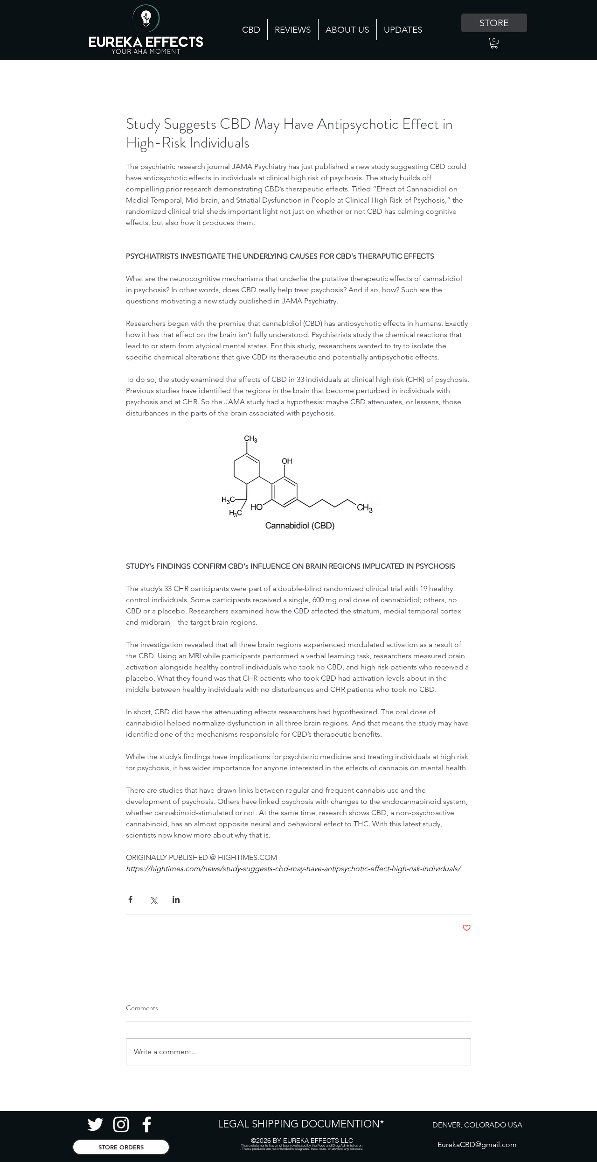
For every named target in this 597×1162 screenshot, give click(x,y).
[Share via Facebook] (130, 899)
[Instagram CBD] (121, 1124)
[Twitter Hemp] (95, 1124)
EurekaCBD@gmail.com (477, 1144)
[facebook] (146, 1124)
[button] (494, 43)
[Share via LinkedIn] (176, 899)
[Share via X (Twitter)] (153, 899)
